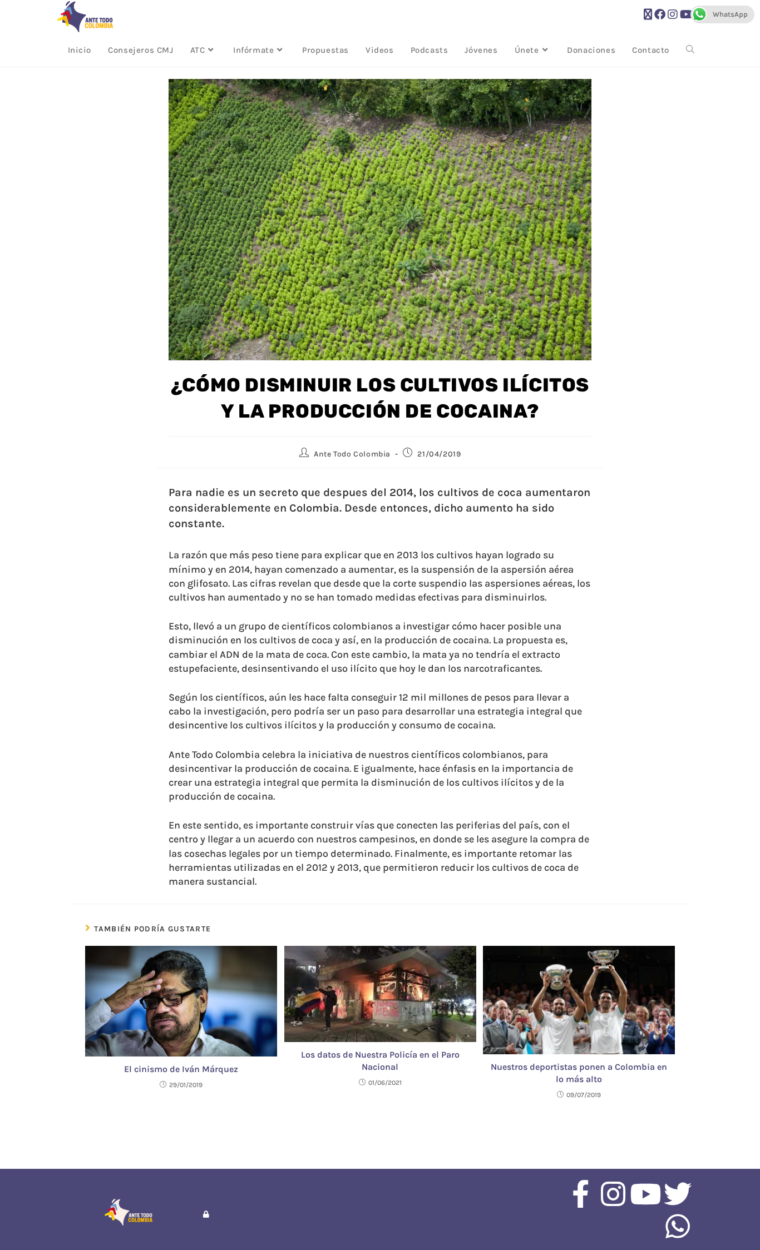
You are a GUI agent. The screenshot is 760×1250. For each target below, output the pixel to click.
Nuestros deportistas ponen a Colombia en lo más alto (579, 1072)
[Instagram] (613, 1194)
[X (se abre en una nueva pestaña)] (648, 15)
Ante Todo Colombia (352, 454)
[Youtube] (645, 1194)
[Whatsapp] (678, 1226)
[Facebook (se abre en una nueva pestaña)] (660, 15)
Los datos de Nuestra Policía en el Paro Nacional (380, 1060)
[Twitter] (678, 1194)
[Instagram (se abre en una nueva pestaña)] (673, 15)
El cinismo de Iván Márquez (181, 1069)
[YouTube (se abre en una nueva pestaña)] (686, 15)
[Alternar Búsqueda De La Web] (690, 50)
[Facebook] (581, 1194)
